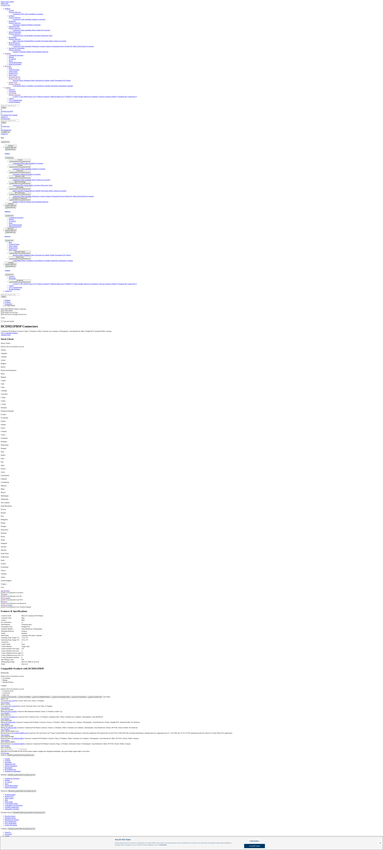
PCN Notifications (10, 823)
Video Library (9, 798)
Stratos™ (115, 96)
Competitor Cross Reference (35, 86)
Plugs (34, 30)
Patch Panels (82, 46)
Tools (50, 35)
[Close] (5, 142)
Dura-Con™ (33, 96)
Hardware (45, 52)
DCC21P (12, 701)
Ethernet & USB (10, 764)
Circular (7, 759)
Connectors (16, 14)
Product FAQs (9, 796)
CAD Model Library (19, 86)
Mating (5, 680)
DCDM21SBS (10, 722)
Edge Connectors (18, 41)
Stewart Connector (106, 96)
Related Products (8, 682)
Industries (8, 53)
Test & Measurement (11, 785)
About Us (8, 832)
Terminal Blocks (29, 41)
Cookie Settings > (254, 841)
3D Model (4, 594)
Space (7, 784)
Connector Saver (8, 691)
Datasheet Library (30, 80)
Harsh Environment (11, 787)
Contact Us (4, 117)
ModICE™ (70, 96)
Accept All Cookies (254, 846)
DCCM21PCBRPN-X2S (20, 733)
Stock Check (9, 802)
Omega (76, 96)
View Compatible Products (9, 333)
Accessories (39, 14)
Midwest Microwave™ (58, 96)
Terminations (56, 46)
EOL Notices (67, 80)
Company (8, 87)
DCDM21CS (13, 717)
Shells (51, 41)
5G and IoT (8, 782)
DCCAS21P (13, 706)
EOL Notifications (10, 821)
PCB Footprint (5, 598)
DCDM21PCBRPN (18, 744)
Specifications (5, 591)
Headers (30, 25)
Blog (6, 800)
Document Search (18, 812)
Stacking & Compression (13, 771)
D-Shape (7, 302)
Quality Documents (56, 80)
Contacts (56, 41)
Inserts (46, 41)
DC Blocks (74, 46)
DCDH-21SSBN (11, 711)
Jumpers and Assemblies (34, 52)
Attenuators (35, 46)
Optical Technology (11, 766)
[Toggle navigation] (5, 132)
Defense (7, 780)
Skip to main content (7, 1)
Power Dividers (65, 46)
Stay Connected (6, 747)
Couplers (42, 46)
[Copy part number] (1, 321)
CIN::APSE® (24, 96)
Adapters (35, 19)
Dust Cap (6, 695)
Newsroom (8, 834)
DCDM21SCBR (11, 728)
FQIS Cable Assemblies (28, 14)
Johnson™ (47, 96)
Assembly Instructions (51, 86)
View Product (5, 702)
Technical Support (6, 605)
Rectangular (8, 768)
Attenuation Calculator (66, 86)
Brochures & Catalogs (43, 80)
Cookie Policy (163, 845)
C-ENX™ (16, 96)
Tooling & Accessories (43, 30)
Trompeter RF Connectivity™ (127, 96)
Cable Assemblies (26, 19)
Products (7, 8)
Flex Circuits (24, 35)
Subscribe (23, 749)
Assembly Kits (39, 41)
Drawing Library (18, 80)
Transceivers (44, 35)
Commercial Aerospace (12, 778)
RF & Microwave (10, 769)
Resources (8, 66)
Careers (7, 836)
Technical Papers (10, 794)
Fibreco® (40, 96)
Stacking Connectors (19, 52)
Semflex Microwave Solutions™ (89, 96)
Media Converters (34, 35)
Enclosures (16, 25)
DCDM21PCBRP (18, 738)
